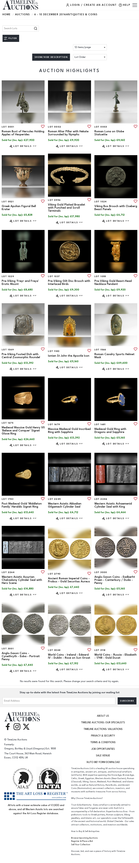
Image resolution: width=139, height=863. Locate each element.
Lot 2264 (8, 572)
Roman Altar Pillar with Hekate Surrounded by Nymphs (68, 133)
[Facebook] (7, 726)
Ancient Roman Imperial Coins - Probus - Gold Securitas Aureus (69, 580)
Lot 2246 (100, 499)
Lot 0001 (8, 127)
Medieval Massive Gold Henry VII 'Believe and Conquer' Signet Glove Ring (23, 430)
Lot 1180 (53, 351)
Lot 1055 (100, 276)
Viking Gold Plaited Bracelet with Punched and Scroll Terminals (66, 207)
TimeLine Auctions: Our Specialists (103, 722)
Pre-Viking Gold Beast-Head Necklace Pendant (113, 282)
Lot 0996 (54, 200)
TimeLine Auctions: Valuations (103, 729)
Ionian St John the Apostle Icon (68, 355)
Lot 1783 (7, 499)
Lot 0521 (8, 201)
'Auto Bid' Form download (103, 762)
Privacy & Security (103, 735)
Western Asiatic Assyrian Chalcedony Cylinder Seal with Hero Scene (22, 580)
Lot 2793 (54, 574)
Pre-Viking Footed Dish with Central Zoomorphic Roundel (21, 356)
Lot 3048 (54, 650)
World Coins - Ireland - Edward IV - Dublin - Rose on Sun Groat (69, 656)
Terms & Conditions (103, 742)
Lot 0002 (54, 127)
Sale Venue (103, 755)
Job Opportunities (103, 749)
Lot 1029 (8, 276)
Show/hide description (51, 57)
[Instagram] (17, 726)
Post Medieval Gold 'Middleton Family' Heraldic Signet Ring (22, 505)
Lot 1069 (8, 349)
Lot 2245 (54, 499)
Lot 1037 (54, 276)
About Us (103, 715)
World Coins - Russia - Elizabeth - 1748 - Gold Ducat (115, 656)
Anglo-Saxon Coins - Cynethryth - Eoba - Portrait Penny (21, 656)
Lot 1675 (7, 423)
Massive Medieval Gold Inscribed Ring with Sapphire (69, 431)
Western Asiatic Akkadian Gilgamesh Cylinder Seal (64, 505)
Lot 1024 (100, 201)
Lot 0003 (100, 127)
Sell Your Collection (80, 844)
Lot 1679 (54, 424)
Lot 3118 (100, 650)
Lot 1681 (100, 424)
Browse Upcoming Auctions (84, 838)
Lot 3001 (8, 648)
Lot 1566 (100, 349)
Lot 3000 (100, 572)
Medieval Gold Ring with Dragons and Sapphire (110, 431)
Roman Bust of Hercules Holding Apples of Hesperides (23, 133)
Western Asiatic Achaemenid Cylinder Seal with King (113, 505)
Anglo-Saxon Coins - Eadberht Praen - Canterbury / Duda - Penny (114, 580)
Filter (12, 38)
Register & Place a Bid (82, 841)
